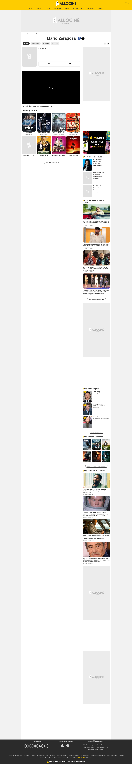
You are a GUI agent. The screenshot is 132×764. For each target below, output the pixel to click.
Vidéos (75, 8)
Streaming (57, 8)
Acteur (44, 48)
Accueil (24, 33)
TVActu (66, 8)
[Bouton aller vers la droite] (108, 43)
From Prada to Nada (58, 155)
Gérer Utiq (114, 755)
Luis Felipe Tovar (98, 186)
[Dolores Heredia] (87, 165)
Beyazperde (86, 747)
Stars (28, 33)
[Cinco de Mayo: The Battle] (59, 122)
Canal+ (100, 8)
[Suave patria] (44, 145)
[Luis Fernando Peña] (87, 178)
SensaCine (100, 745)
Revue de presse (85, 755)
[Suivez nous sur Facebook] (27, 746)
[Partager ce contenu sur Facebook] (79, 38)
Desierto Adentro (97, 165)
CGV (42, 755)
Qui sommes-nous (17, 755)
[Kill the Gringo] (73, 122)
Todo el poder (96, 191)
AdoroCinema (101, 747)
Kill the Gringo (73, 132)
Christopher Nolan (98, 404)
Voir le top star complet (96, 432)
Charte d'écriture (95, 755)
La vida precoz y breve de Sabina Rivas (29, 155)
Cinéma (39, 8)
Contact (10, 755)
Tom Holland (96, 391)
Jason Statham (97, 416)
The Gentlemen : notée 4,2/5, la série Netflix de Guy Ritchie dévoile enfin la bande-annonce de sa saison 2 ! (96, 222)
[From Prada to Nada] (59, 145)
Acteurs (32, 33)
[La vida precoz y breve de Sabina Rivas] (29, 145)
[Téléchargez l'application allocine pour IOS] (63, 745)
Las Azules (29, 132)
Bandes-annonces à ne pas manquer (96, 466)
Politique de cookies (50, 755)
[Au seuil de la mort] (44, 122)
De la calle (96, 178)
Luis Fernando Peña (99, 172)
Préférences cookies (62, 755)
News (31, 8)
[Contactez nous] (46, 746)
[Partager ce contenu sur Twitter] (82, 38)
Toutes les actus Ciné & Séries (96, 299)
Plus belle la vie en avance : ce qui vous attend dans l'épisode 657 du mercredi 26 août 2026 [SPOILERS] (96, 245)
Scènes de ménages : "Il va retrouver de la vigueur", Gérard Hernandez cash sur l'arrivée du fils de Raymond (95, 268)
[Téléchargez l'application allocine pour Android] (68, 745)
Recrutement (27, 755)
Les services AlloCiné (105, 755)
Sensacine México (93, 749)
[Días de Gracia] (73, 145)
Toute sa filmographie (51, 162)
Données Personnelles (73, 755)
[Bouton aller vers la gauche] (105, 43)
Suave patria (44, 155)
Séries (47, 8)
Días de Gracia (73, 155)
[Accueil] (66, 3)
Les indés (90, 8)
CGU (38, 755)
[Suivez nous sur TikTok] (41, 746)
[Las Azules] (29, 122)
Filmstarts (86, 745)
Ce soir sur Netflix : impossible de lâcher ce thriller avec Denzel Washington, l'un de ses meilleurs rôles (95, 491)
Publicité (34, 755)
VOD (82, 8)
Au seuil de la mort (44, 132)
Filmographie (30, 110)
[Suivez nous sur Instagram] (36, 746)
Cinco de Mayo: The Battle (59, 132)
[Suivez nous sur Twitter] (31, 746)
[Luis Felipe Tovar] (87, 191)
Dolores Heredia (97, 159)
